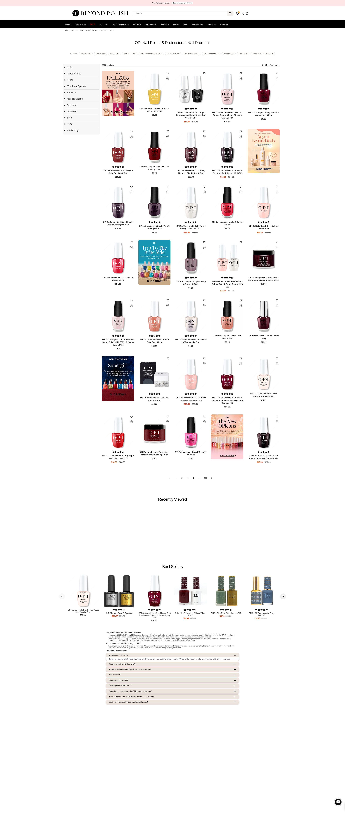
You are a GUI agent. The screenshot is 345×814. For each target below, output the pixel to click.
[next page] (211, 478)
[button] (271, 65)
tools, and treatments (200, 646)
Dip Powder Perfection (151, 53)
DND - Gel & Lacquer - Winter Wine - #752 (190, 614)
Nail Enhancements (120, 24)
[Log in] (242, 13)
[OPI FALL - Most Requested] (118, 93)
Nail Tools (137, 24)
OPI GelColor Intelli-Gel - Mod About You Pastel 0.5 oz (83, 611)
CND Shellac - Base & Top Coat (119, 613)
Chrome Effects (211, 53)
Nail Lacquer (129, 53)
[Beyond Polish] (101, 13)
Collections (211, 24)
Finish (70, 80)
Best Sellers (172, 566)
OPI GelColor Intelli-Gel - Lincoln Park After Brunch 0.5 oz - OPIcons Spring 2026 (155, 615)
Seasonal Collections (263, 53)
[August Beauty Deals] (264, 151)
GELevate (114, 53)
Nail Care (165, 24)
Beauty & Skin (197, 24)
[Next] (283, 596)
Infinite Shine (173, 53)
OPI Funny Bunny (228, 635)
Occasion (243, 53)
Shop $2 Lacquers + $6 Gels (182, 3)
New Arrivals (80, 24)
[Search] (230, 13)
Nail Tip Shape (75, 98)
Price (70, 124)
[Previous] (62, 596)
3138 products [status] (108, 65)
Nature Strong (191, 53)
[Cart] (247, 13)
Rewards (224, 24)
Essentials (229, 53)
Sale (92, 24)
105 (205, 478)
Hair (185, 24)
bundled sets (174, 646)
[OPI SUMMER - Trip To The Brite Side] (154, 262)
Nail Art (176, 24)
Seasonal (72, 105)
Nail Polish (103, 24)
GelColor (100, 53)
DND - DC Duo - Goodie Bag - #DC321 (262, 614)
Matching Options (76, 86)
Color (70, 67)
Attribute (71, 92)
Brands (68, 24)
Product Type (74, 73)
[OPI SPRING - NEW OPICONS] (227, 436)
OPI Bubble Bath (118, 637)
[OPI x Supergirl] (118, 378)
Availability (72, 130)
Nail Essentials (151, 24)
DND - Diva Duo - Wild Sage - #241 (226, 613)
